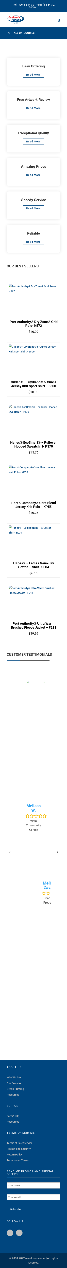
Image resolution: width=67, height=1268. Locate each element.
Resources (13, 1094)
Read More (33, 74)
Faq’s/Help (13, 1116)
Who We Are (14, 1077)
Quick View (33, 305)
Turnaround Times (17, 1160)
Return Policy (15, 1154)
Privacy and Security (19, 1148)
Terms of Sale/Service (20, 1143)
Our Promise (14, 1083)
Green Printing (15, 1088)
